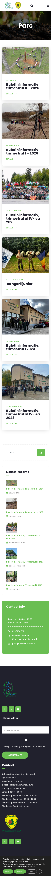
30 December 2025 (14, 210)
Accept (7, 871)
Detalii (9, 94)
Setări (32, 871)
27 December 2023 (14, 406)
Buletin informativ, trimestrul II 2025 (24, 585)
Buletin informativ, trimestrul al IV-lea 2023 (23, 414)
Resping (20, 871)
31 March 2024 (12, 341)
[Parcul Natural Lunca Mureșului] (14, 5)
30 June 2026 (11, 80)
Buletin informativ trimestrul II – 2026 (22, 86)
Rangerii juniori (20, 283)
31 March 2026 (12, 145)
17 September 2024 (14, 279)
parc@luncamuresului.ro (23, 643)
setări (32, 866)
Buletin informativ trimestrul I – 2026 (22, 151)
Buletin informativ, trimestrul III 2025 (24, 561)
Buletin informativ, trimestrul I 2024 (22, 347)
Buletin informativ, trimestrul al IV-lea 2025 (23, 218)
